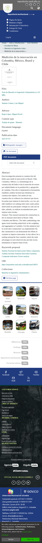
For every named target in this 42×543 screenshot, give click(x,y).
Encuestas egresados (8, 407)
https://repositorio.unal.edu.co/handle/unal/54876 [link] (20, 265)
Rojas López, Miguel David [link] (12, 114)
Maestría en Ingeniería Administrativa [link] (16, 48)
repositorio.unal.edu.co (28, 1)
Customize (5, 535)
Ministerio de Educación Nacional (12, 453)
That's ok (30, 539)
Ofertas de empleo (7, 416)
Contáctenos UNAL (7, 396)
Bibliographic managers (14, 145)
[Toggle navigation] (34, 37)
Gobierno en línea (7, 450)
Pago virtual (5, 410)
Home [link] (4, 43)
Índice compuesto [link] (32, 251)
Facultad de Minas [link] (11, 46)
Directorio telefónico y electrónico (21, 459)
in (38, 477)
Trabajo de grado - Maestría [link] (12, 122)
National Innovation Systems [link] (25, 254)
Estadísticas (5, 413)
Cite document (10, 151)
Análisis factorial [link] (8, 254)
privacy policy (27, 531)
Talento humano (6, 427)
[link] (15, 273)
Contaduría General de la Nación (11, 447)
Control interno (6, 424)
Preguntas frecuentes (8, 399)
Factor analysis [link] (23, 256)
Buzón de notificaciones (9, 441)
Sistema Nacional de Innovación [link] (14, 251)
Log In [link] (8, 37)
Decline (10, 539)
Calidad (4, 421)
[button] (31, 8)
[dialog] (21, 532)
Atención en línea (7, 393)
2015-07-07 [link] (6, 139)
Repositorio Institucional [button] (18, 14)
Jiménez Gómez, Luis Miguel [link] (12, 103)
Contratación (5, 436)
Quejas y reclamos (7, 401)
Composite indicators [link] (9, 256)
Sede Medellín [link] (32, 43)
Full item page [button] (10, 278)
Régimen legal (6, 438)
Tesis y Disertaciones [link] (16, 43)
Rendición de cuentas (8, 430)
